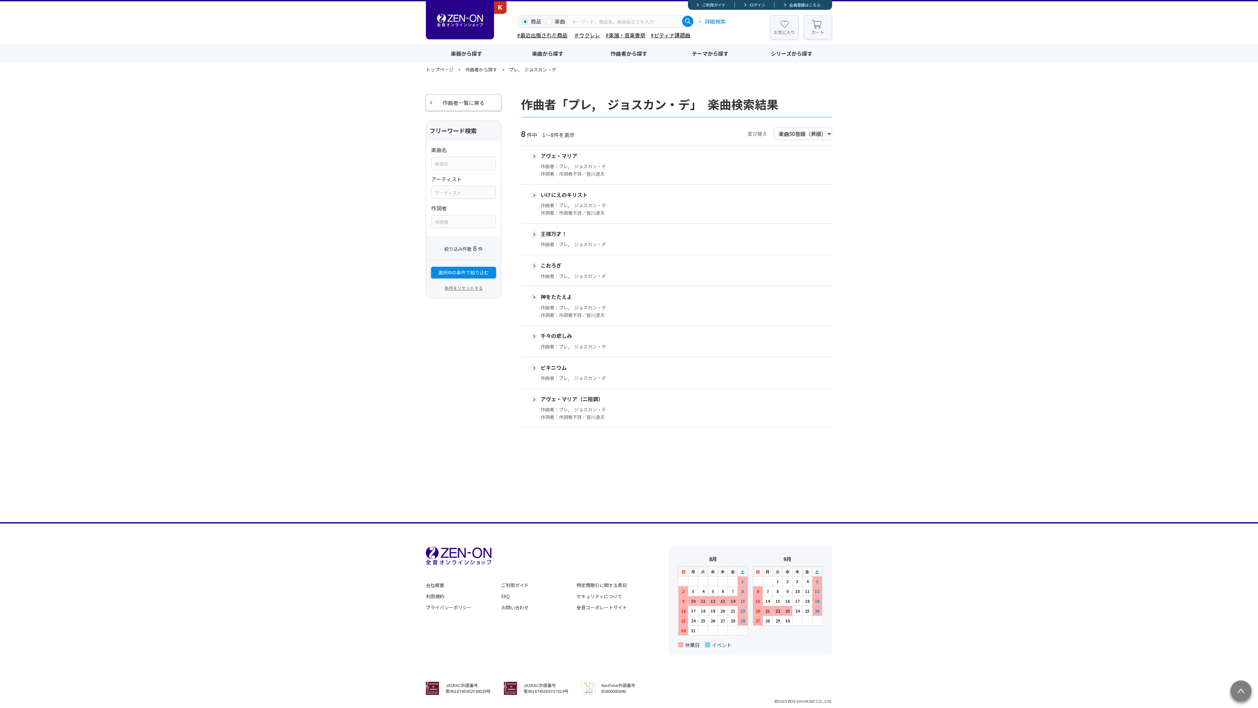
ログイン (757, 5)
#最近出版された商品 (542, 35)
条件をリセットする (464, 288)
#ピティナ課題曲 (670, 35)
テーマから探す (710, 53)
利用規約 (435, 596)
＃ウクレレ (587, 35)
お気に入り (784, 32)
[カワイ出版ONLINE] (500, 7)
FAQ (505, 596)
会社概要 (435, 585)
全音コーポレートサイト (602, 607)
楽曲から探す (547, 53)
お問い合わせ (515, 607)
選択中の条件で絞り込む (463, 272)
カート (817, 32)
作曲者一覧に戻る (464, 103)
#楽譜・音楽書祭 (625, 35)
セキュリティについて (599, 596)
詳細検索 (715, 21)
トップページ (439, 69)
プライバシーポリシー (449, 607)
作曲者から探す (629, 53)
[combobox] (626, 21)
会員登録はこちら (805, 5)
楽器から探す (466, 53)
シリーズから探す (791, 53)
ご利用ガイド (714, 5)
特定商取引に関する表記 (602, 585)
